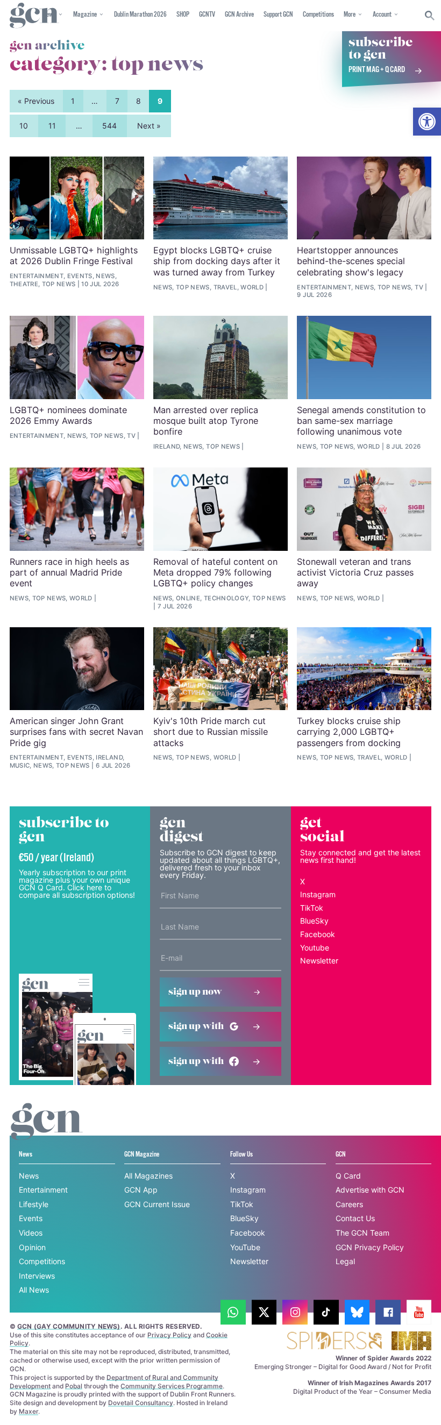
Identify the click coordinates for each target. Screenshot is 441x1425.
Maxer (28, 1411)
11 (52, 125)
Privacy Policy (169, 1335)
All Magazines (148, 1175)
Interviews (37, 1275)
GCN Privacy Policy (370, 1247)
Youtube (314, 947)
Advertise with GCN (370, 1189)
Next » (149, 125)
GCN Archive (239, 14)
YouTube (245, 1247)
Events (30, 1218)
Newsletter (319, 960)
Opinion (32, 1247)
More (349, 14)
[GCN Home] (34, 16)
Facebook (317, 934)
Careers (349, 1204)
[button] (427, 122)
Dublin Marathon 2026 (140, 14)
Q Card (348, 1175)
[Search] (430, 15)
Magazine (85, 14)
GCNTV (207, 14)
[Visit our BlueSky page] (357, 1312)
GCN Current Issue (157, 1204)
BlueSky (314, 920)
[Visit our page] (233, 1312)
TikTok (311, 907)
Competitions (318, 14)
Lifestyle (33, 1204)
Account (382, 14)
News (29, 1175)
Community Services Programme (171, 1386)
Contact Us (355, 1218)
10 (23, 125)
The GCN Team (362, 1232)
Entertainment (43, 1189)
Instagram (318, 894)
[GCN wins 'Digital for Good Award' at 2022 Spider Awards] (334, 1341)
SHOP (182, 14)
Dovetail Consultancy (140, 1403)
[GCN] (47, 1131)
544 (109, 125)
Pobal (73, 1386)
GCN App (141, 1189)
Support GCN (278, 14)
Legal (345, 1261)
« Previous (36, 100)
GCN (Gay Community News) (68, 1326)
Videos (30, 1232)
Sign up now (195, 992)
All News (34, 1289)
